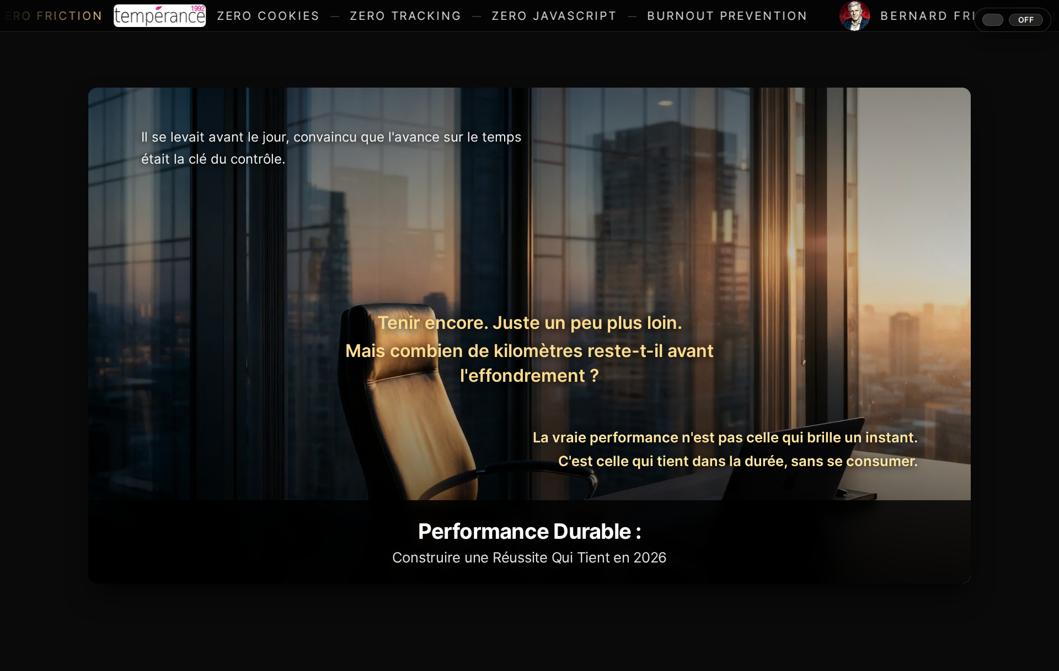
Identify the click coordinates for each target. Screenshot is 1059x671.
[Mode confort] (1012, 20)
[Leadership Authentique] (529, 335)
